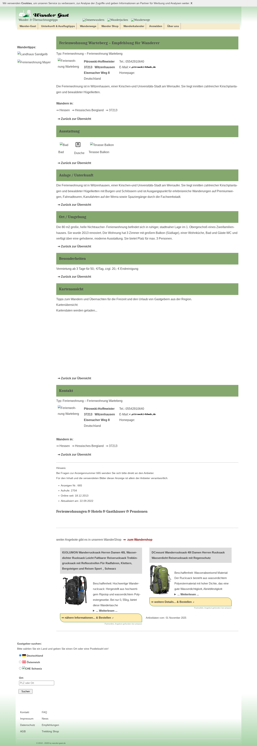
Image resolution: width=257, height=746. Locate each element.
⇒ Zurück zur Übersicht (74, 118)
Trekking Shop (50, 731)
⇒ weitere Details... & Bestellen (171, 601)
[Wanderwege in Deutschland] (140, 19)
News (45, 718)
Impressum (26, 718)
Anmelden (155, 26)
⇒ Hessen (63, 110)
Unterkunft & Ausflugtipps (58, 26)
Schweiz (36, 668)
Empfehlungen (50, 725)
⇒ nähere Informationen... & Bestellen (86, 617)
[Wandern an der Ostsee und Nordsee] (93, 19)
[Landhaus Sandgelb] (32, 54)
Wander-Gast (28, 26)
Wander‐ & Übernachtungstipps (38, 19)
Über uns (173, 26)
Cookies (26, 3)
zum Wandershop (139, 539)
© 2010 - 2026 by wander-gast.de (51, 743)
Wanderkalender (133, 26)
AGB (23, 731)
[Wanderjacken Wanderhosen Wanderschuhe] (117, 19)
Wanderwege (88, 26)
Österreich (33, 662)
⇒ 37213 (111, 110)
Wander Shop (110, 26)
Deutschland (34, 655)
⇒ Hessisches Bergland (88, 110)
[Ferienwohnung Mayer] (34, 62)
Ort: (21, 677)
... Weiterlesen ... (106, 610)
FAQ (44, 712)
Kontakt (24, 712)
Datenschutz (27, 725)
